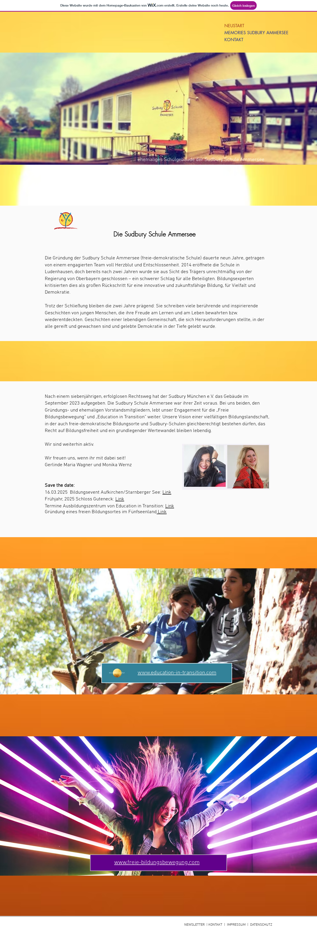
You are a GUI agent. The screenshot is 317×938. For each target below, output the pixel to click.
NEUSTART (234, 25)
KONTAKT (233, 39)
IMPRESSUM (236, 925)
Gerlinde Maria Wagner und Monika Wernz (89, 465)
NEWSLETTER (195, 925)
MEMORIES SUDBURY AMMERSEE (242, 32)
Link (166, 492)
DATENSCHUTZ (261, 925)
